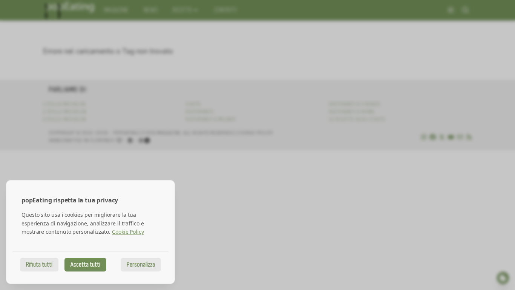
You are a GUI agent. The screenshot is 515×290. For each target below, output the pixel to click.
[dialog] (90, 232)
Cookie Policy (128, 231)
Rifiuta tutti (39, 264)
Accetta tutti (85, 264)
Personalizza (141, 264)
